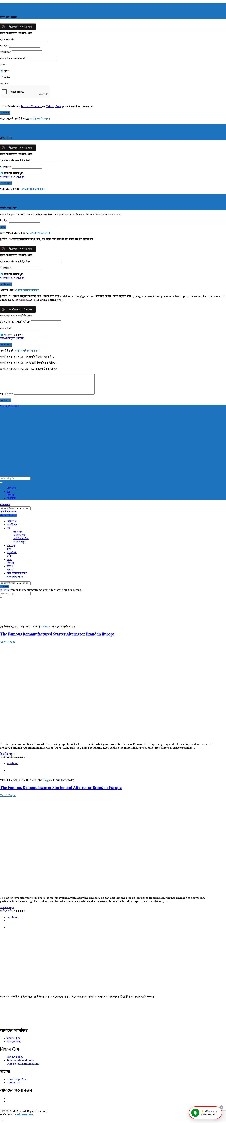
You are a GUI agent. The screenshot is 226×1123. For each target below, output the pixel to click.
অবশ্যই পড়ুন (19, 542)
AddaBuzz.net (24, 1114)
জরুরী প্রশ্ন (12, 524)
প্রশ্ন (8, 528)
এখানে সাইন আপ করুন (33, 189)
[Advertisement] (99, 955)
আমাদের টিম (13, 1038)
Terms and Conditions (20, 1060)
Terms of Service (31, 106)
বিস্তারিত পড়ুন (7, 754)
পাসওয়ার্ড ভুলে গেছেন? (12, 177)
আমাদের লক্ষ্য (14, 1041)
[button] (205, 1112)
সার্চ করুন (5, 504)
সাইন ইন (4, 406)
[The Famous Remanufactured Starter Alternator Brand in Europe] (74, 738)
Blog (45, 626)
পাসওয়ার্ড (5, 52)
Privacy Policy (54, 106)
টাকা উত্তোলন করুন (17, 573)
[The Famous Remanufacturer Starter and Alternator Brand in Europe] (74, 892)
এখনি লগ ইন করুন (40, 119)
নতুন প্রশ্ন (17, 531)
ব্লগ (8, 491)
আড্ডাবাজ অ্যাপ (15, 577)
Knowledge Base (17, 1079)
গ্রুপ (9, 549)
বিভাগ (10, 566)
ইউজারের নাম (8, 39)
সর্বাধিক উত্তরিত (21, 538)
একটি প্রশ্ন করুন (8, 511)
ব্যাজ (9, 559)
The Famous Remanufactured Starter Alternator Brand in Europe (57, 634)
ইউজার (10, 495)
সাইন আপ (14, 406)
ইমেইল (4, 46)
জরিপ (9, 556)
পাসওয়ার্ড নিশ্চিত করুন (12, 58)
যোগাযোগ (12, 498)
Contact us (13, 1082)
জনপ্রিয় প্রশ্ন (19, 535)
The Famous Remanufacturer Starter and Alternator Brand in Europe (61, 788)
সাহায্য (10, 570)
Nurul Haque (8, 642)
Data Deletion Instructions (23, 1064)
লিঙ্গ (2, 64)
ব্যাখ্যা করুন (6, 394)
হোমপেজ (11, 488)
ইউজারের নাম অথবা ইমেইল (15, 160)
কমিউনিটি (12, 552)
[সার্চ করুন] (1, 482)
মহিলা (7, 77)
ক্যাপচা (4, 83)
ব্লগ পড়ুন (11, 545)
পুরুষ (6, 71)
